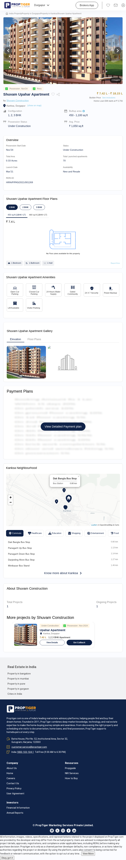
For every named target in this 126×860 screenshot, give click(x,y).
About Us (12, 768)
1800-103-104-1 (25, 752)
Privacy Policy (14, 788)
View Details (52, 642)
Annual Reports (15, 813)
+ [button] (11, 497)
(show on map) (34, 105)
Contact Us (13, 783)
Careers (11, 778)
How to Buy (71, 778)
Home (10, 773)
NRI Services (72, 773)
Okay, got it (7, 858)
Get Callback (79, 642)
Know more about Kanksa (61, 573)
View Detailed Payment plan (63, 426)
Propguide (70, 768)
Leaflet (94, 524)
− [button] (11, 502)
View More (88, 853)
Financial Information (18, 808)
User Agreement (15, 793)
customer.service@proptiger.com (29, 747)
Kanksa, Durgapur (16, 105)
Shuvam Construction (17, 100)
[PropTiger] (17, 5)
